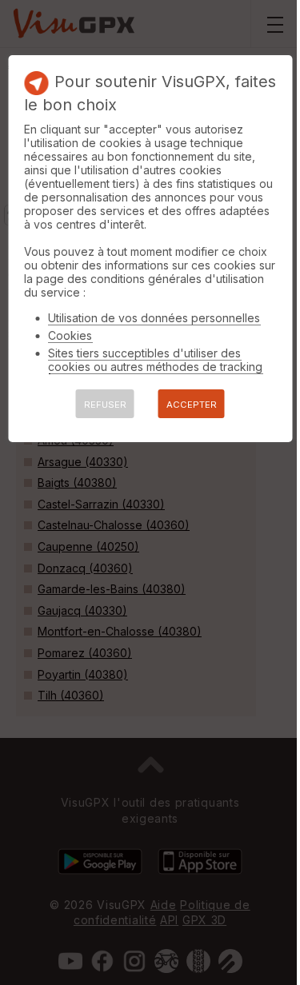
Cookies (70, 335)
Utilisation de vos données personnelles (154, 318)
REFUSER (105, 404)
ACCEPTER (191, 404)
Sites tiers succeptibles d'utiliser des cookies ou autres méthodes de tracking (155, 359)
